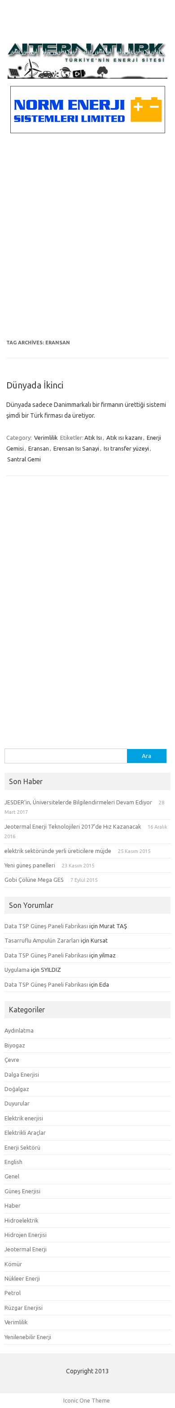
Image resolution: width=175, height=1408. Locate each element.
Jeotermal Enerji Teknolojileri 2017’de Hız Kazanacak (72, 826)
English (13, 1162)
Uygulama (17, 969)
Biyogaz (14, 1045)
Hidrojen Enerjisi (25, 1235)
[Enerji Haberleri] (87, 76)
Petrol (12, 1293)
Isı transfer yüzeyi (126, 448)
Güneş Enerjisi (22, 1191)
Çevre (11, 1059)
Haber (12, 1205)
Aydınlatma (19, 1030)
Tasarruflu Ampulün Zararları (41, 940)
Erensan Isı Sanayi (76, 448)
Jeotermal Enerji (25, 1249)
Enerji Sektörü (22, 1147)
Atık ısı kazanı (124, 437)
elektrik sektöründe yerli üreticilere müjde (57, 851)
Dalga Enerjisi (21, 1074)
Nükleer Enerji (22, 1278)
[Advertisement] (87, 245)
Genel (11, 1176)
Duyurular (17, 1103)
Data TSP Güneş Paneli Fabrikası (46, 926)
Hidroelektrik (21, 1220)
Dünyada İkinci (34, 385)
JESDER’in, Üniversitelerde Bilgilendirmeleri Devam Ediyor (78, 802)
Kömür (13, 1264)
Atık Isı (93, 437)
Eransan (38, 448)
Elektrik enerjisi (23, 1118)
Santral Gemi (24, 459)
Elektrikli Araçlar (25, 1132)
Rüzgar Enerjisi (23, 1307)
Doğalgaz (16, 1089)
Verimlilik (46, 437)
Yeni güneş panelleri (29, 865)
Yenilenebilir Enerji (27, 1337)
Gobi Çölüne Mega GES (34, 879)
